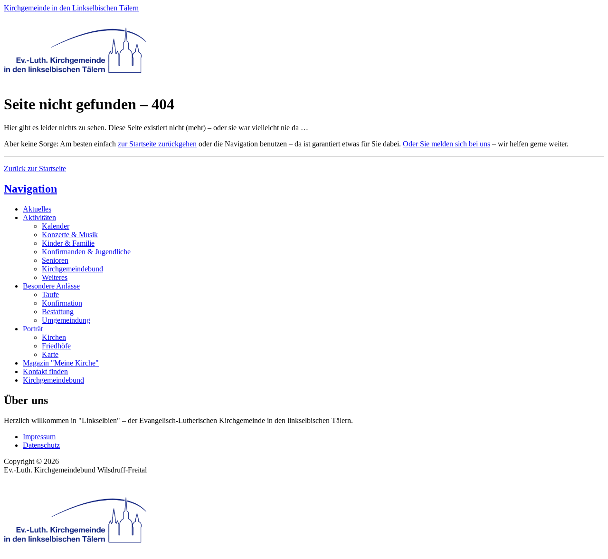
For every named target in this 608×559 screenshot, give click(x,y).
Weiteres (54, 277)
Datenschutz (41, 445)
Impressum (39, 437)
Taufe (50, 294)
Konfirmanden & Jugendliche (86, 252)
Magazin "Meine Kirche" (61, 363)
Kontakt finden (45, 371)
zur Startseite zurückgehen (157, 144)
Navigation (30, 189)
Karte (50, 354)
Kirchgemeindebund (72, 269)
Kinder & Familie (68, 243)
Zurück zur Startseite (35, 168)
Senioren (55, 260)
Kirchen (54, 337)
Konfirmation (62, 303)
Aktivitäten (39, 217)
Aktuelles (37, 209)
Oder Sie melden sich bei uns (446, 144)
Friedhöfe (56, 346)
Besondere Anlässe (51, 286)
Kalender (55, 226)
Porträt (33, 329)
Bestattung (58, 312)
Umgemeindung (66, 320)
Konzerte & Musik (70, 235)
